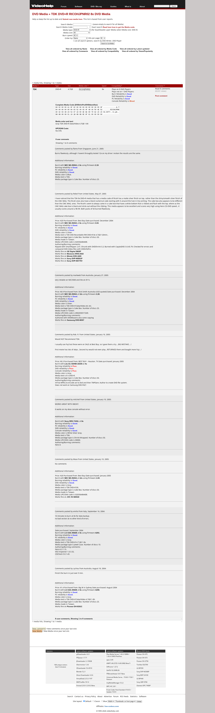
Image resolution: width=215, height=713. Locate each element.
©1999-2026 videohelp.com (107, 711)
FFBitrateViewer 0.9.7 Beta (116, 674)
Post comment (161, 96)
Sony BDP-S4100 (142, 675)
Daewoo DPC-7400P (144, 685)
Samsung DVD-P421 (78, 385)
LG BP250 (140, 668)
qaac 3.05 (110, 660)
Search (70, 696)
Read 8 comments (162, 88)
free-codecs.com (112, 706)
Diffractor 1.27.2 (112, 667)
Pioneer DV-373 (142, 658)
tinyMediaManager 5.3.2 (115, 683)
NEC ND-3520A (70, 223)
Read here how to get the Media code (118, 27)
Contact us (79, 696)
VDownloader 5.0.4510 (84, 668)
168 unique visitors (60, 665)
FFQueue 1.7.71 (81, 658)
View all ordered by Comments (75, 51)
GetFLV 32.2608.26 (113, 670)
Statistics (133, 696)
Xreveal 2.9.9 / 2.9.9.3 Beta (85, 685)
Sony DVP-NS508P (143, 672)
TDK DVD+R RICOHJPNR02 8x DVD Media (80, 14)
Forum (63, 6)
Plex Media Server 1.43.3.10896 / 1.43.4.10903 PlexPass (118, 655)
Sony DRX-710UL (71, 421)
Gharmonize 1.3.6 (82, 665)
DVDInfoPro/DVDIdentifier (86, 105)
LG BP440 (140, 679)
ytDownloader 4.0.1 (83, 654)
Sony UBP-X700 (142, 682)
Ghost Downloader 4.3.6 (84, 675)
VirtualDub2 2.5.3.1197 (84, 679)
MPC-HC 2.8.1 (111, 686)
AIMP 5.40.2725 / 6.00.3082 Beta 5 (118, 663)
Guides (113, 6)
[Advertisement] (107, 71)
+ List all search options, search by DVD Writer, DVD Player (97, 41)
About (99, 696)
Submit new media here (72, 19)
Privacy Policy (90, 696)
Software (78, 6)
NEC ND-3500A (70, 165)
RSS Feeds (124, 696)
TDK (35, 89)
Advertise (108, 696)
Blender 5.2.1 (81, 672)
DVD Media (40, 14)
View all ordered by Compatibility (105, 51)
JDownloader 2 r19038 (84, 661)
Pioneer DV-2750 (142, 661)
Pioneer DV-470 (142, 654)
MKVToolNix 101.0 (82, 682)
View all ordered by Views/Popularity (137, 51)
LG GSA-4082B (70, 533)
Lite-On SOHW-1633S (73, 364)
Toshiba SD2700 (142, 665)
